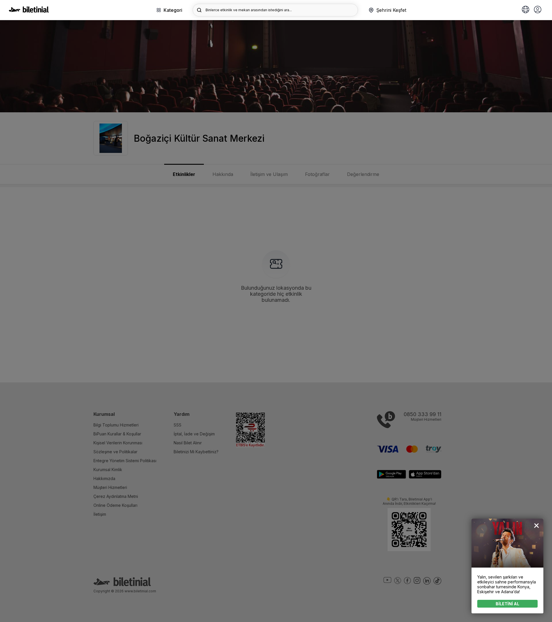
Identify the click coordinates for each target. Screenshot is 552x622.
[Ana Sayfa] (29, 11)
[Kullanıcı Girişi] (537, 10)
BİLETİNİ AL (507, 603)
